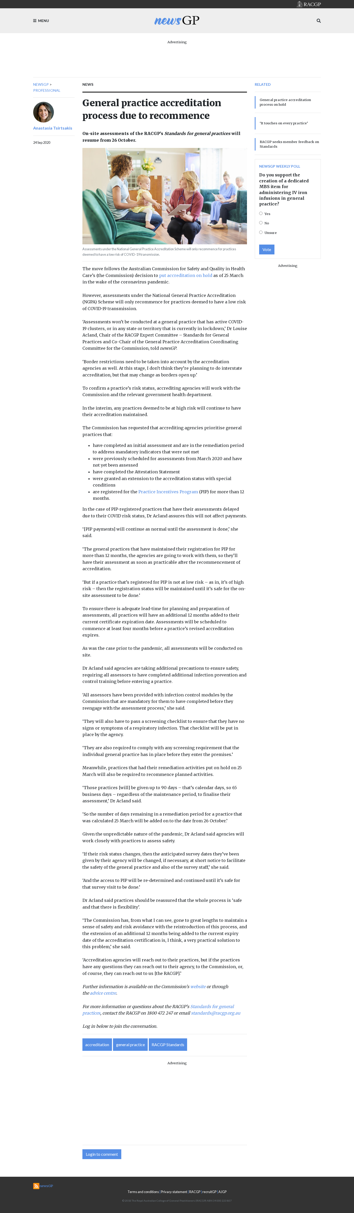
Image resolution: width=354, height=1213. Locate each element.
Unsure (271, 233)
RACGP (194, 1192)
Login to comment (102, 1154)
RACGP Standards (168, 1044)
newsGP (41, 84)
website (198, 986)
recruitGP (209, 1192)
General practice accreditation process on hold (285, 102)
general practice (130, 1044)
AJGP (222, 1192)
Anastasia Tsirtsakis (52, 127)
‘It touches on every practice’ (284, 123)
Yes (267, 214)
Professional (46, 90)
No (267, 223)
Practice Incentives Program (168, 491)
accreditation (97, 1044)
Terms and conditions (143, 1192)
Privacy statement (174, 1192)
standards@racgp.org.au (215, 1013)
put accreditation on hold (185, 275)
